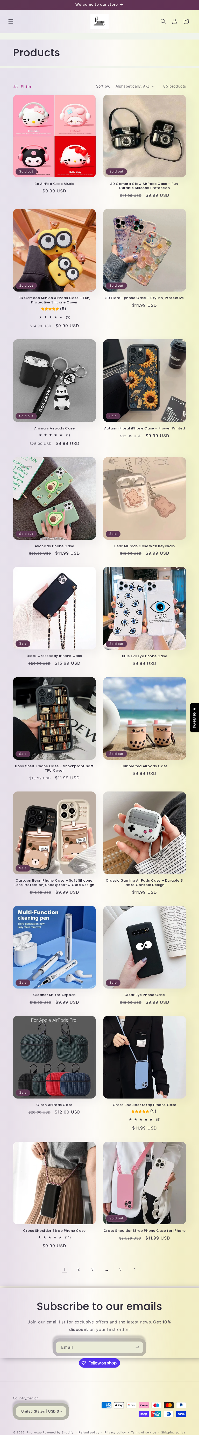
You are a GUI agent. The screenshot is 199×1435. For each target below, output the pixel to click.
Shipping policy (173, 1432)
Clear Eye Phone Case (144, 995)
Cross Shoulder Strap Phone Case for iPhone (144, 1231)
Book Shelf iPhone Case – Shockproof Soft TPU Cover (54, 768)
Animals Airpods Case (54, 428)
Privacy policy (115, 1432)
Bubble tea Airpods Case (145, 766)
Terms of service (143, 1432)
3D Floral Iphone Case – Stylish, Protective (144, 298)
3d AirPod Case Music (54, 184)
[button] (11, 21)
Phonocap (34, 1432)
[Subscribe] (137, 1347)
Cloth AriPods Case (54, 1105)
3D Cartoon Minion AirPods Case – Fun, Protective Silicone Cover (54, 300)
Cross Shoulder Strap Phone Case (54, 1231)
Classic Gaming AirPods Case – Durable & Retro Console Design (144, 883)
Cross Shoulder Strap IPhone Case (144, 1105)
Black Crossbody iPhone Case (54, 656)
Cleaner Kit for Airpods (54, 995)
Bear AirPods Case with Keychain (144, 546)
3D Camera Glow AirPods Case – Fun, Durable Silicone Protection (144, 186)
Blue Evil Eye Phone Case (144, 656)
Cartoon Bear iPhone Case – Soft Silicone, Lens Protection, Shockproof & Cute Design (54, 883)
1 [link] (64, 1269)
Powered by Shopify (58, 1432)
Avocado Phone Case (54, 546)
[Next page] (134, 1269)
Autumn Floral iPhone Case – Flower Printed (144, 428)
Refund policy (89, 1432)
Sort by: (103, 86)
